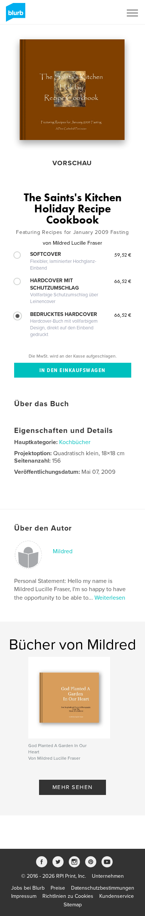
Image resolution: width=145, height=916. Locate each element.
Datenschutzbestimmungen (102, 888)
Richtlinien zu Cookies (67, 896)
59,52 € (122, 254)
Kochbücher (74, 442)
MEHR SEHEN (72, 787)
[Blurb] (14, 15)
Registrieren (99, 13)
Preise (58, 888)
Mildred (62, 551)
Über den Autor (43, 528)
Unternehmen (108, 876)
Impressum (23, 896)
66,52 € (122, 281)
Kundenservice (116, 896)
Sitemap (73, 905)
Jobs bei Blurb (28, 888)
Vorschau (72, 163)
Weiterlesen (109, 598)
